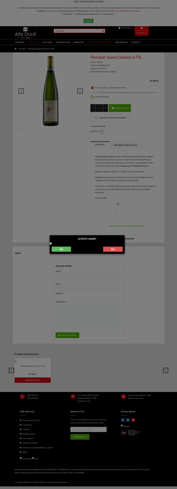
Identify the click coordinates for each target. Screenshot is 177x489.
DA (61, 249)
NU (113, 249)
